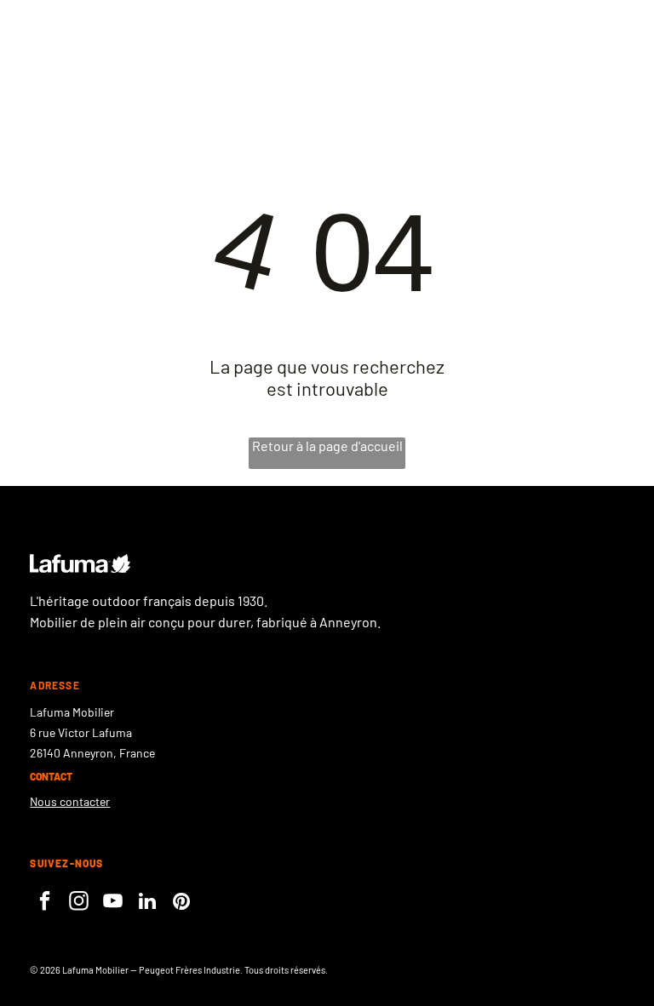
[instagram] (79, 903)
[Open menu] (571, 52)
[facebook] (45, 903)
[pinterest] (181, 903)
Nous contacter (70, 801)
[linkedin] (147, 903)
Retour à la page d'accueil (327, 445)
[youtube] (113, 903)
